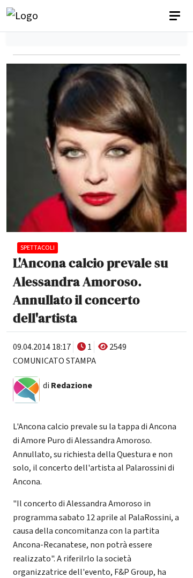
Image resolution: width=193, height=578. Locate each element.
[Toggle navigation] (176, 16)
